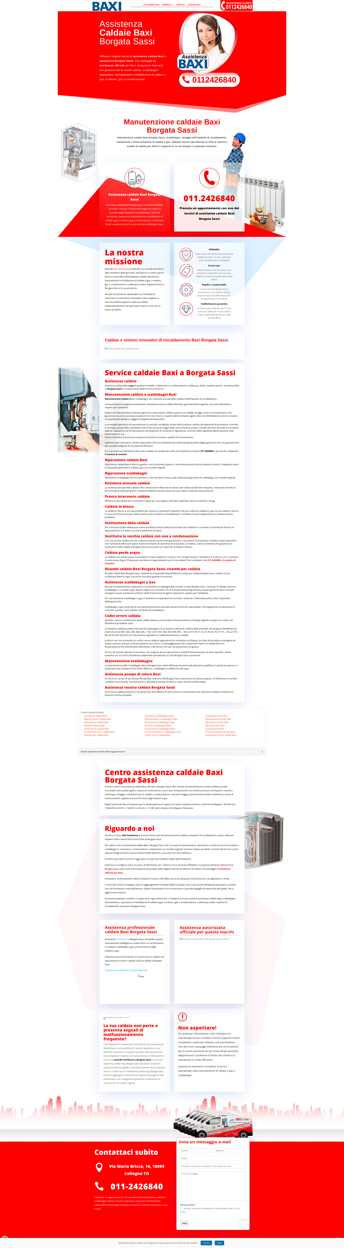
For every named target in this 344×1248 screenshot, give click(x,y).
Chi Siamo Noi (151, 5)
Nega (219, 1243)
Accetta (206, 1243)
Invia (184, 1223)
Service (180, 5)
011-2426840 (137, 1186)
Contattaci (194, 5)
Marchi (166, 5)
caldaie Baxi (122, 939)
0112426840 (214, 79)
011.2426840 (209, 198)
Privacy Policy (188, 1205)
